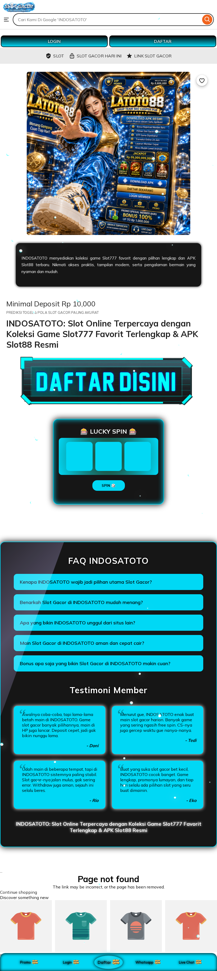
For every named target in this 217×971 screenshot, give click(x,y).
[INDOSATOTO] (19, 10)
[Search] (207, 19)
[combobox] (107, 19)
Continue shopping (18, 892)
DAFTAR (162, 41)
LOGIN (54, 41)
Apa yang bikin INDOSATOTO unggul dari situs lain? (77, 623)
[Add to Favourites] (201, 80)
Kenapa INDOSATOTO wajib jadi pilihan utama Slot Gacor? (86, 582)
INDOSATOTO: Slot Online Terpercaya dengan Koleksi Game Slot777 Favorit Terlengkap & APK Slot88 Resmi (108, 827)
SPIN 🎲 (109, 485)
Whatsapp (145, 962)
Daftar (104, 962)
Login (67, 962)
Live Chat (187, 962)
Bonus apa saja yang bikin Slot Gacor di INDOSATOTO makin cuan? (95, 663)
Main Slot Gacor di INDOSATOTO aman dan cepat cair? (82, 643)
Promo (25, 962)
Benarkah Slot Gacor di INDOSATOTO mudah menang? (81, 602)
